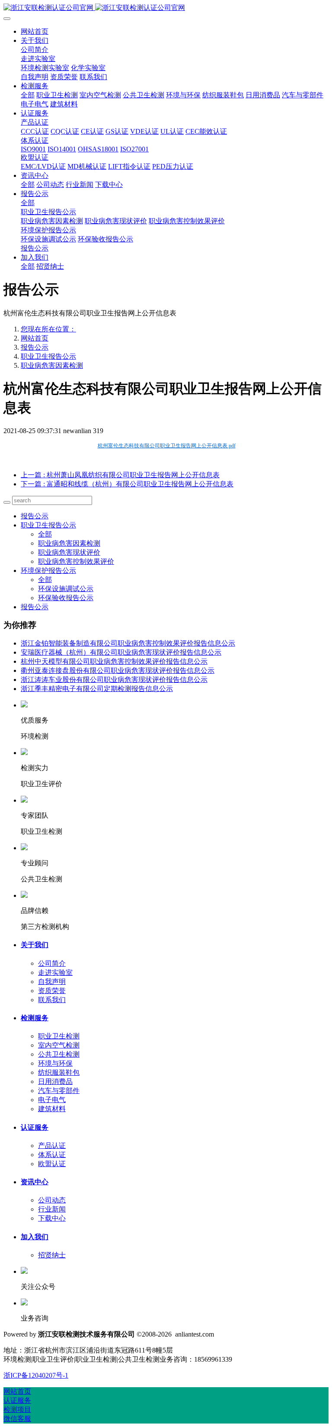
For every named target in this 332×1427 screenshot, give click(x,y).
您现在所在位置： (48, 329)
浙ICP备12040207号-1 (35, 1375)
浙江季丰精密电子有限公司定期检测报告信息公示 (97, 688)
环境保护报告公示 (48, 570)
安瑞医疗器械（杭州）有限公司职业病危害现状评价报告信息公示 (121, 652)
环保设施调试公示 (65, 588)
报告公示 (34, 347)
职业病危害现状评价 (69, 552)
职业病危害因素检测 (52, 365)
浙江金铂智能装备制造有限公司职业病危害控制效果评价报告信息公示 (128, 643)
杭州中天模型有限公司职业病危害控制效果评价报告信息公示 (114, 661)
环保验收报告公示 (65, 597)
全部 (28, 95)
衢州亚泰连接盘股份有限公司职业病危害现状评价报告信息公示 (117, 670)
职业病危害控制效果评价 (76, 561)
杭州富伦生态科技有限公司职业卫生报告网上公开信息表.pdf (167, 446)
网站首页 (34, 31)
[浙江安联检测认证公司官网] (166, 8)
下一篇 (127, 484)
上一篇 (120, 475)
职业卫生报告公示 (48, 356)
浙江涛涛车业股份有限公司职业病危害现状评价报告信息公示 (114, 679)
